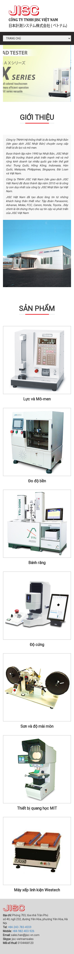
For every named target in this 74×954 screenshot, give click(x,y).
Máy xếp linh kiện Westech (37, 890)
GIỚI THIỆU (37, 117)
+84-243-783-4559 (19, 927)
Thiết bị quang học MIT (37, 808)
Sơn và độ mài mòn (37, 726)
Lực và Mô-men (37, 399)
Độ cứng (37, 644)
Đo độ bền (37, 480)
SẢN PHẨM (37, 308)
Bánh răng (37, 562)
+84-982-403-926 (23, 931)
